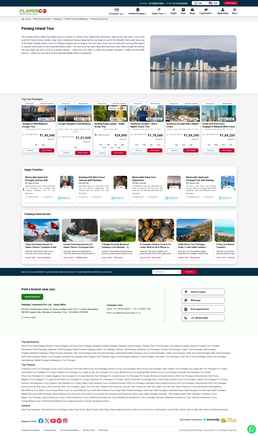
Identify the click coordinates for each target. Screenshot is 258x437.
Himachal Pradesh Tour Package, (205, 346)
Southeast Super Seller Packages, (184, 390)
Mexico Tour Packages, (51, 356)
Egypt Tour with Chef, (166, 386)
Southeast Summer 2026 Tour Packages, (127, 383)
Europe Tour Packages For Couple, (134, 376)
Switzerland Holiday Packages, (129, 353)
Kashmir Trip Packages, (126, 349)
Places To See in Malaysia (76, 19)
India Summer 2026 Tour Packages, (211, 383)
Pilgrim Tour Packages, (31, 397)
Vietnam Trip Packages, (171, 349)
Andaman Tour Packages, (148, 349)
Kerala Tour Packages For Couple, (104, 372)
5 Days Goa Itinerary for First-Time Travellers (232, 245)
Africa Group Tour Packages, (149, 369)
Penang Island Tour (99, 19)
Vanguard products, (76, 401)
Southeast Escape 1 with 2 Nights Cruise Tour (143, 125)
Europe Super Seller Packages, (212, 390)
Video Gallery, (116, 409)
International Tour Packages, (54, 409)
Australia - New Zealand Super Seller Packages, (180, 394)
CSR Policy (103, 430)
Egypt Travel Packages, (121, 356)
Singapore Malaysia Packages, (34, 353)
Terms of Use (89, 430)
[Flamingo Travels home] (32, 12)
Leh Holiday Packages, (180, 346)
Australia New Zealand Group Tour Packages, (157, 372)
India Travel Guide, (77, 409)
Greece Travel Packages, (154, 353)
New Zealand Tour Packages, (97, 356)
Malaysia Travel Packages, (130, 346)
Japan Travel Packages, (192, 349)
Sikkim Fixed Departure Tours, (95, 383)
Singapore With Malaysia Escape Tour (34, 125)
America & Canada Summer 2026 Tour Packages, (172, 376)
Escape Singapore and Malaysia (74, 124)
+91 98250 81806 (155, 3)
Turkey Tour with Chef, (146, 386)
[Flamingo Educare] (228, 420)
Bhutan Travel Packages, (58, 346)
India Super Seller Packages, (155, 390)
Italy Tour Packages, (83, 353)
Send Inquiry (230, 3)
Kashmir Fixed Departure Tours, (35, 383)
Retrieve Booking (220, 409)
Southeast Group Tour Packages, (36, 369)
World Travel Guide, (95, 409)
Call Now (30, 150)
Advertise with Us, (202, 409)
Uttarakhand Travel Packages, (34, 349)
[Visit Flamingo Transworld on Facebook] (41, 421)
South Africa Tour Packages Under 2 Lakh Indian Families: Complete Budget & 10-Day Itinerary (192, 246)
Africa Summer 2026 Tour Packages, (63, 386)
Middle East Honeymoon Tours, (132, 397)
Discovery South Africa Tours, (85, 394)
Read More (29, 193)
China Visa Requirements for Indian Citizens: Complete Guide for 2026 (40, 246)
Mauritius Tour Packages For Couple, (102, 376)
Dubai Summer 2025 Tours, (207, 376)
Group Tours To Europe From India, (66, 369)
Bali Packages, (210, 349)
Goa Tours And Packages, (80, 346)
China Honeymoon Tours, (77, 397)
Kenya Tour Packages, (217, 356)
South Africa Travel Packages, (193, 356)
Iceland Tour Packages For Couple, (212, 379)
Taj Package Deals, (149, 379)
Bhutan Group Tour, (128, 372)
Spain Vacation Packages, (103, 353)
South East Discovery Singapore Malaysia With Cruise (218, 125)
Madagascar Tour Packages (63, 360)
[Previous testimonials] (23, 189)
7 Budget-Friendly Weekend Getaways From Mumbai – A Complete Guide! (115, 246)
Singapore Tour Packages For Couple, (68, 376)
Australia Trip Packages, (73, 356)
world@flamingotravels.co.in (126, 313)
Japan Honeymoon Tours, (53, 397)
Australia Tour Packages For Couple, (194, 372)
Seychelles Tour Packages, (167, 356)
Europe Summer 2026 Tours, (34, 386)
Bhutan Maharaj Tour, (62, 394)
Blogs (107, 409)
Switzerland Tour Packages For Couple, (38, 372)
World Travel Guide (42, 19)
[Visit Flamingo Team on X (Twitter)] (47, 421)
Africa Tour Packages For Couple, (36, 376)
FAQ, (176, 409)
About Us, (137, 409)
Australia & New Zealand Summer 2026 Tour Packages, (170, 383)
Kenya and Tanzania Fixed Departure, (115, 394)
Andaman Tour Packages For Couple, (106, 379)
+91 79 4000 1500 (142, 309)
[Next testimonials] (234, 189)
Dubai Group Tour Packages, (95, 369)
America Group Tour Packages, (122, 369)
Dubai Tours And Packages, (198, 353)
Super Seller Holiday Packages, (129, 390)
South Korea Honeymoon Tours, (103, 397)
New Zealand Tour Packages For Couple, (181, 369)
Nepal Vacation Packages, (84, 349)
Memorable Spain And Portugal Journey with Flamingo (36, 180)
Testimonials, (160, 409)
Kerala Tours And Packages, (33, 346)
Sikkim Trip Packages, (106, 349)
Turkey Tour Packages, (176, 353)
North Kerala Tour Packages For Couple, (72, 379)
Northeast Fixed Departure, (210, 386)
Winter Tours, (45, 390)
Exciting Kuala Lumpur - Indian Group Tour (109, 125)
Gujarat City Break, (132, 379)
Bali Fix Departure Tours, (187, 386)
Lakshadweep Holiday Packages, (35, 360)
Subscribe (189, 272)
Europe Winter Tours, (60, 390)
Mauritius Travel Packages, (143, 356)
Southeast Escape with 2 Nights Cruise (182, 125)
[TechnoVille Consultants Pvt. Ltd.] (211, 420)
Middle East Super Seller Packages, (36, 394)
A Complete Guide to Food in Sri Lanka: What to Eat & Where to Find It (155, 246)
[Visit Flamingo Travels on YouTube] (53, 421)
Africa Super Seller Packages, (145, 394)
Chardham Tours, (209, 394)
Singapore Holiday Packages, (105, 346)
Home (27, 19)
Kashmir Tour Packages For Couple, (66, 383)
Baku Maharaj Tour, (29, 390)
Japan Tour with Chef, (90, 386)
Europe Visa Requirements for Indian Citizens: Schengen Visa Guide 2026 (78, 246)
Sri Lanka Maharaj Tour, (80, 390)
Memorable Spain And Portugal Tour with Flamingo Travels (200, 180)
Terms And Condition (69, 430)
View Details (46, 150)
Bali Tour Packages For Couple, (213, 369)
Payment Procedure (31, 430)
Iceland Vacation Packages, (61, 353)
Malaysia (58, 19)
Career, (170, 409)
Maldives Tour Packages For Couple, (37, 379)
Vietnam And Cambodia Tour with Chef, (118, 386)
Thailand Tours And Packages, (155, 346)
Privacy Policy (50, 430)
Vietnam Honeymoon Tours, (204, 397)
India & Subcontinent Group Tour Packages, (177, 379)
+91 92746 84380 (179, 3)
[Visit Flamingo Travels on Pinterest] (59, 421)
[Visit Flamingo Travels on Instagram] (65, 421)
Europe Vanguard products (97, 401)
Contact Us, (148, 409)
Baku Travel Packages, (221, 353)
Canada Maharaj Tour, (31, 401)
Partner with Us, (186, 409)
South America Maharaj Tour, (54, 401)
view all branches (32, 297)
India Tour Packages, (31, 409)
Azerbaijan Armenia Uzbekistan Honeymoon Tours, (169, 397)
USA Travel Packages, (31, 356)
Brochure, (128, 409)
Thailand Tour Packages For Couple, (73, 372)
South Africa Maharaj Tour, (103, 390)
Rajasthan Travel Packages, (60, 349)
